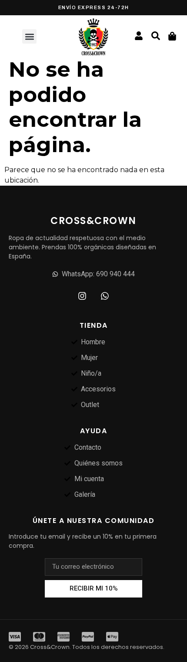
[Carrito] (172, 36)
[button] (29, 36)
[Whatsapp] (105, 296)
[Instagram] (82, 296)
